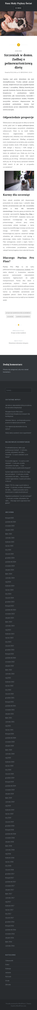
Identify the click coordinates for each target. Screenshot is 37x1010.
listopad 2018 (9, 830)
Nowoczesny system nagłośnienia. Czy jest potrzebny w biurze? (18, 479)
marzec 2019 (9, 814)
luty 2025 (8, 550)
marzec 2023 (9, 638)
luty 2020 (8, 770)
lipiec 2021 (8, 718)
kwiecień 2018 (9, 858)
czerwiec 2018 (9, 850)
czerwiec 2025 (9, 538)
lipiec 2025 (8, 534)
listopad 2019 (9, 782)
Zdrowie (18, 51)
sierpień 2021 (9, 714)
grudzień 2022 (9, 650)
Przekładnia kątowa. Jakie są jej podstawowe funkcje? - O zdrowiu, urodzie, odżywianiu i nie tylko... (16, 450)
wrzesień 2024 (10, 566)
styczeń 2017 (9, 918)
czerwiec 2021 (9, 722)
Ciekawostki (9, 960)
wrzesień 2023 (10, 614)
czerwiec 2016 (9, 946)
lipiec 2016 (8, 942)
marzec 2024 (9, 590)
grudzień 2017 (9, 874)
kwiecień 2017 (9, 906)
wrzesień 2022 (10, 662)
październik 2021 (10, 706)
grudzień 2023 (9, 602)
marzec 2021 (9, 730)
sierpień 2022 (9, 666)
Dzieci (7, 964)
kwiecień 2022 (9, 682)
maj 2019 (8, 806)
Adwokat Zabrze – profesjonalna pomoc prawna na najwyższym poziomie (18, 421)
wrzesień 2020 (10, 742)
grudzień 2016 (9, 922)
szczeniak (10, 316)
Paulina (13, 72)
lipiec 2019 (8, 798)
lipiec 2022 (8, 670)
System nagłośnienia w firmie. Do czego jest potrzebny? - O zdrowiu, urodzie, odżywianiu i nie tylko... (17, 474)
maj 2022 (8, 678)
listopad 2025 (9, 518)
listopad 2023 (9, 606)
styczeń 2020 (9, 774)
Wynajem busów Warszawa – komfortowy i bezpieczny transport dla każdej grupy (17, 414)
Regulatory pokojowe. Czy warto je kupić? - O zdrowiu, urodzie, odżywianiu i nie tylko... (18, 498)
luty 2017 (8, 914)
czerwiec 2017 (9, 898)
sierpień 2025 (9, 530)
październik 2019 (10, 786)
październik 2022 (10, 658)
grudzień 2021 (9, 698)
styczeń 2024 (9, 598)
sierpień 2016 (9, 938)
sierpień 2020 (9, 746)
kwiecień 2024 (9, 586)
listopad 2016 (9, 926)
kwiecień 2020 (9, 762)
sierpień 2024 (9, 570)
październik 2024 (10, 562)
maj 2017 (8, 902)
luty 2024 (8, 594)
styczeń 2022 (9, 694)
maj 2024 (8, 582)
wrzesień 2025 (10, 526)
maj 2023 (8, 630)
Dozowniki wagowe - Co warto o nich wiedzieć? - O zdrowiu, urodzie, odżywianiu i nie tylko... (17, 463)
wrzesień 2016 (10, 934)
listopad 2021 (9, 702)
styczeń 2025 (9, 554)
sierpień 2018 (9, 842)
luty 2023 (8, 642)
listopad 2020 (9, 734)
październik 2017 (10, 882)
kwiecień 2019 (9, 810)
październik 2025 (10, 522)
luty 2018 (8, 866)
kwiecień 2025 (9, 542)
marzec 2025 (9, 546)
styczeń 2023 (9, 646)
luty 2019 (8, 818)
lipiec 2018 (8, 846)
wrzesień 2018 (10, 838)
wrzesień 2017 (10, 886)
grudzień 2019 (9, 778)
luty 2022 (8, 690)
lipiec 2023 (8, 622)
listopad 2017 (9, 878)
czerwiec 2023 (9, 626)
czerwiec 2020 (9, 754)
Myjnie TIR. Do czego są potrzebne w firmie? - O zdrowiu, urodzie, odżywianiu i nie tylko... (18, 487)
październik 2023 (10, 610)
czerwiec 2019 (9, 802)
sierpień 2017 (9, 890)
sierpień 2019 (9, 794)
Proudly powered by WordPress (15, 1003)
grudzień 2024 (9, 558)
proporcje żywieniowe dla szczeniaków (18, 313)
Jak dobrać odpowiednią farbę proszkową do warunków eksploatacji (18, 406)
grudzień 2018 (9, 826)
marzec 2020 (9, 766)
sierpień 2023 (9, 618)
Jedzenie (8, 972)
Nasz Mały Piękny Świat (18, 3)
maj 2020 (8, 758)
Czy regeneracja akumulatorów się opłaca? (16, 428)
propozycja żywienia (23, 269)
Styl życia (8, 976)
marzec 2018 (9, 862)
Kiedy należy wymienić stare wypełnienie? (18, 433)
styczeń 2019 (9, 822)
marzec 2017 (9, 910)
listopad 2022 (9, 654)
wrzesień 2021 (10, 710)
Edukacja (8, 968)
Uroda (7, 980)
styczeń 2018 (9, 870)
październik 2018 (10, 834)
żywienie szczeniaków (23, 316)
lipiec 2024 (8, 574)
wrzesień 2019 (10, 790)
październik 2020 (10, 738)
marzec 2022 (9, 686)
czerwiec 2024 (9, 578)
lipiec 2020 (8, 750)
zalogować (14, 369)
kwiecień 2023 (9, 634)
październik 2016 (10, 930)
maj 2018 (8, 854)
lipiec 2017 (8, 894)
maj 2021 (8, 726)
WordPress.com (21, 1006)
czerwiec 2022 (9, 674)
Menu (19, 8)
